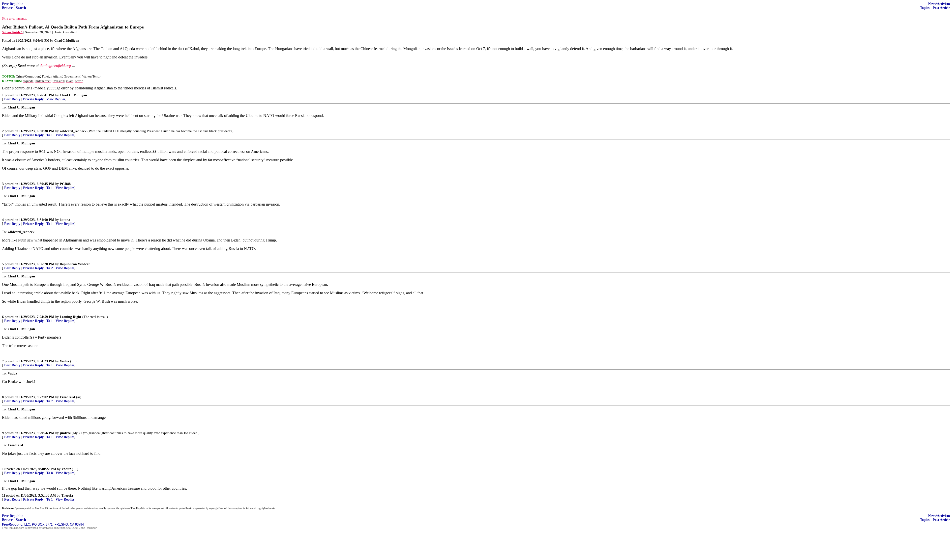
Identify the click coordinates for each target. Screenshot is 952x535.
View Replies (55, 99)
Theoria (67, 495)
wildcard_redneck (73, 131)
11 (3, 495)
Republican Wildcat (75, 264)
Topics (924, 8)
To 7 (49, 401)
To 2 (49, 268)
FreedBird (67, 397)
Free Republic (12, 4)
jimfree (65, 433)
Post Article (941, 8)
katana (65, 220)
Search (21, 8)
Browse (7, 8)
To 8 (49, 473)
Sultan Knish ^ (12, 32)
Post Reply (12, 99)
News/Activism (939, 4)
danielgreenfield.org (55, 65)
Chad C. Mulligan (73, 95)
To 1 (49, 135)
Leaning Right (70, 317)
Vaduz (64, 361)
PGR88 (65, 184)
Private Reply (33, 99)
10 (3, 469)
